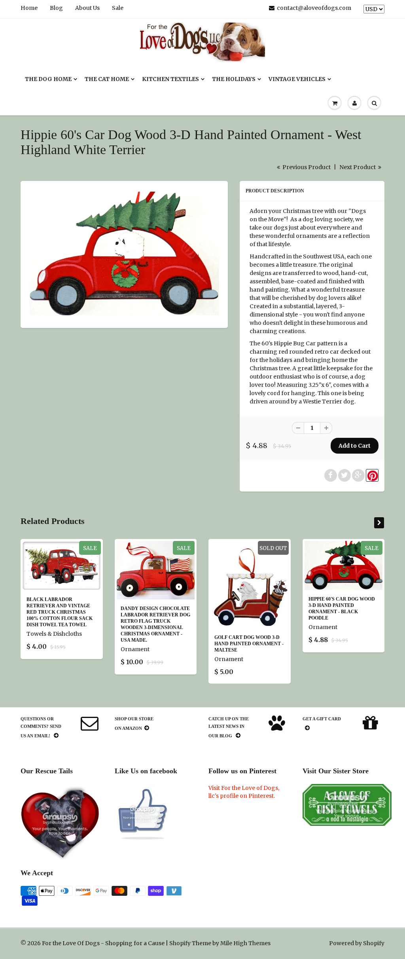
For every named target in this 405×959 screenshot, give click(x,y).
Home (29, 8)
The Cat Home (107, 79)
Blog (56, 8)
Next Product (358, 167)
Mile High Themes (245, 943)
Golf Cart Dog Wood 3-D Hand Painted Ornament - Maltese (249, 644)
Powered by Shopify (356, 943)
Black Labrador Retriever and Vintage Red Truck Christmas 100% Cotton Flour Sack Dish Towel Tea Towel (59, 612)
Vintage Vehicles (297, 79)
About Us (87, 8)
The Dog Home (48, 79)
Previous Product (306, 167)
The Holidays (233, 79)
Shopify (180, 943)
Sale (117, 8)
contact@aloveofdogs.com (314, 8)
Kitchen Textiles (170, 79)
